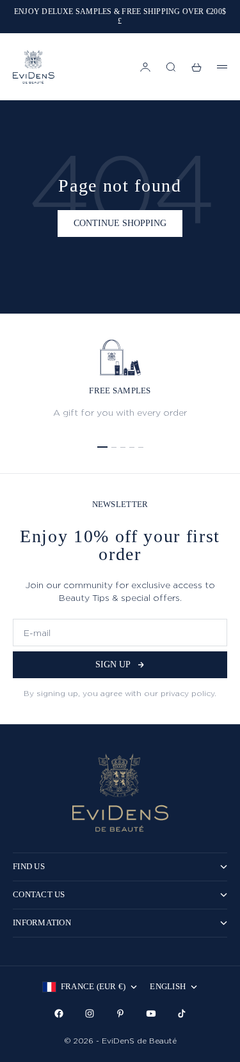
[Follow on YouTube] (151, 1013)
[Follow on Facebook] (59, 1013)
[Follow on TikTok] (182, 1013)
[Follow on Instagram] (89, 1013)
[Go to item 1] (102, 447)
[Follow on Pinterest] (120, 1013)
